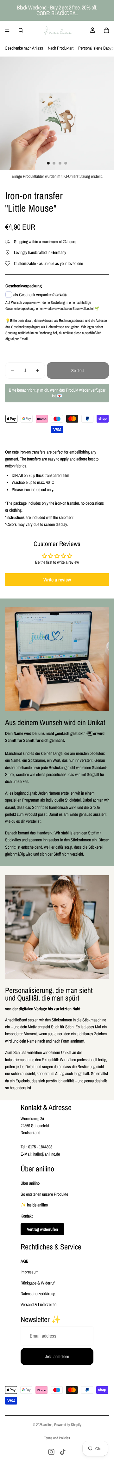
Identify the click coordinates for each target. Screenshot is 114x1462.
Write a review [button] (57, 579)
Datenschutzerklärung (38, 1294)
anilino (47, 1424)
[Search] (21, 30)
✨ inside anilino (34, 1205)
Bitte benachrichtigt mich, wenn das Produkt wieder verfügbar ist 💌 (57, 393)
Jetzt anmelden (57, 1356)
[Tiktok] (62, 1452)
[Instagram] (51, 1452)
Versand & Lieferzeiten (38, 1304)
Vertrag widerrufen (42, 1229)
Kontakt (27, 1216)
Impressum (30, 1272)
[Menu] (7, 30)
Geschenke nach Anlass (24, 48)
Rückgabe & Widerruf (37, 1283)
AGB (24, 1261)
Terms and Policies (57, 1438)
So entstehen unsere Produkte (44, 1194)
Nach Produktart (60, 48)
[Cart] (106, 30)
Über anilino (30, 1183)
